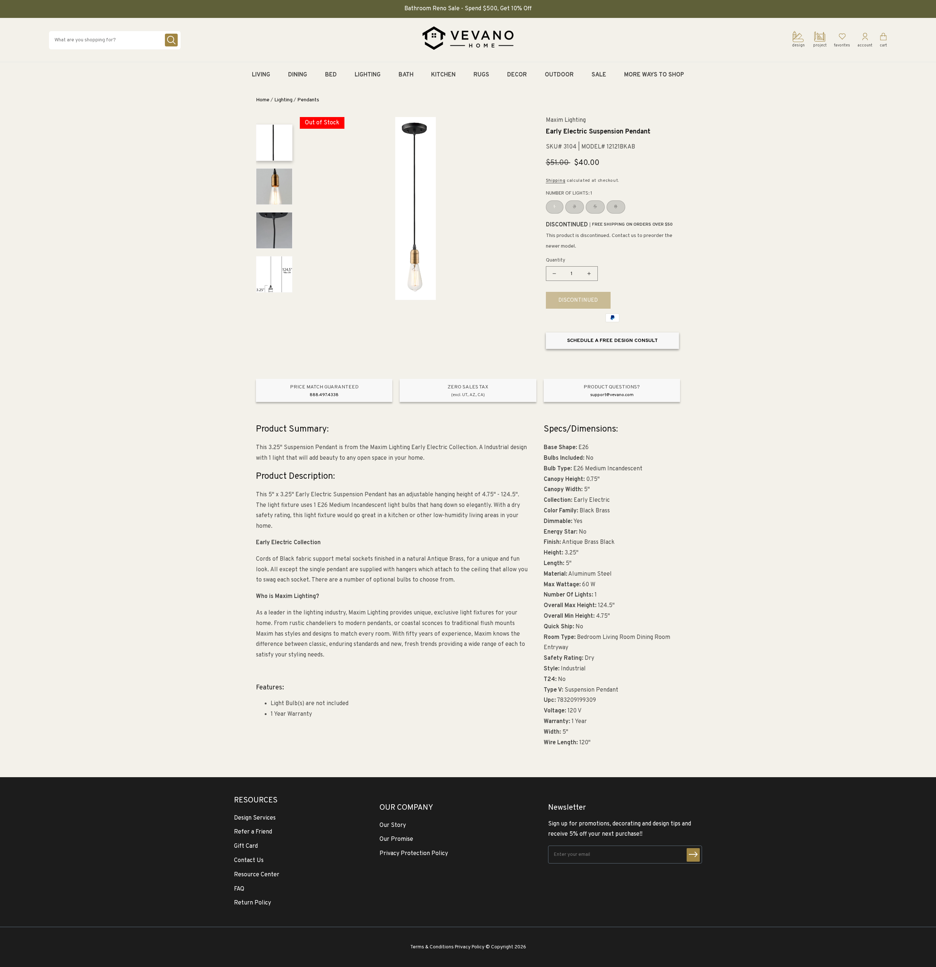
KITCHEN (443, 75)
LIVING (261, 75)
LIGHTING (368, 75)
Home (262, 100)
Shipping (556, 181)
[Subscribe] (693, 855)
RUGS (481, 75)
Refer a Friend (253, 832)
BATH (406, 75)
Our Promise (396, 839)
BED (331, 75)
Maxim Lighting (566, 120)
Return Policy (252, 903)
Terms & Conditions (432, 947)
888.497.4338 (324, 395)
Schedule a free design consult (612, 341)
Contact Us (249, 860)
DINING (297, 75)
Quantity (555, 260)
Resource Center (256, 874)
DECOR (517, 75)
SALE (599, 75)
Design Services (255, 818)
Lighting (283, 100)
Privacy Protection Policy (414, 853)
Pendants (308, 100)
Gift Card (246, 846)
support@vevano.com (612, 395)
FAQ (239, 889)
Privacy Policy (469, 947)
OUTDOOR (559, 75)
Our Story (393, 825)
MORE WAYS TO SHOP (654, 75)
